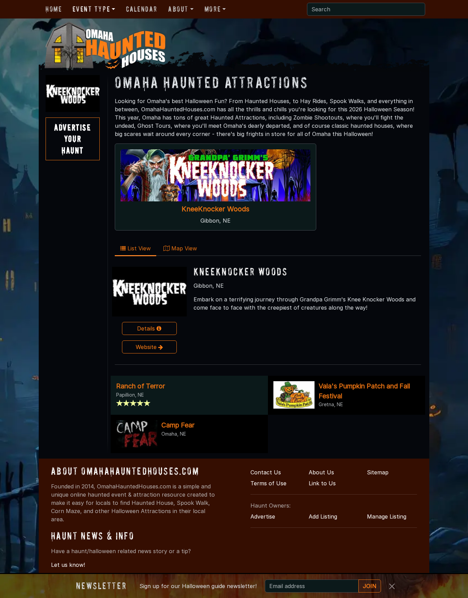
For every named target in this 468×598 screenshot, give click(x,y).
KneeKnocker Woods (215, 209)
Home (54, 9)
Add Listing (323, 516)
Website (147, 347)
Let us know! (68, 564)
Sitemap (378, 472)
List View (138, 248)
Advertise (262, 516)
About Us (321, 472)
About (178, 9)
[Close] (392, 586)
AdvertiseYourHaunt (72, 138)
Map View (183, 248)
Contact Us (265, 472)
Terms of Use (268, 483)
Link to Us (322, 483)
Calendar (141, 9)
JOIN (370, 586)
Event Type (91, 9)
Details (147, 328)
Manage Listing (386, 516)
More (213, 9)
